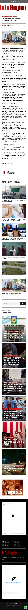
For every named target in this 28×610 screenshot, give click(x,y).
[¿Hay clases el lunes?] (12, 268)
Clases (11, 163)
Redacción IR (6, 25)
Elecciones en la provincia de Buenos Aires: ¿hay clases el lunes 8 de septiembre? (12, 294)
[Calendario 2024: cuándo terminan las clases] (14, 38)
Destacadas (9, 16)
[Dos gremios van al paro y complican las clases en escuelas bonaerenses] (12, 192)
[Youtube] (16, 1)
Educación (15, 16)
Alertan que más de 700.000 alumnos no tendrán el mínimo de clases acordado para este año (13, 238)
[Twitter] (13, 1)
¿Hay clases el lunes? (6, 276)
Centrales (4, 16)
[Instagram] (11, 1)
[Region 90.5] (12, 487)
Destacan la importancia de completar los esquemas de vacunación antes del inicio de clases (13, 220)
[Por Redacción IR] (3, 25)
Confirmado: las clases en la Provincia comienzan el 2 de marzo (13, 257)
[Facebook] (9, 1)
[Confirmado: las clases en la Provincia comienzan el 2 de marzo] (12, 249)
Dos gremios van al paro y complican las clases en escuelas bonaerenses (13, 201)
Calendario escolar (6, 163)
